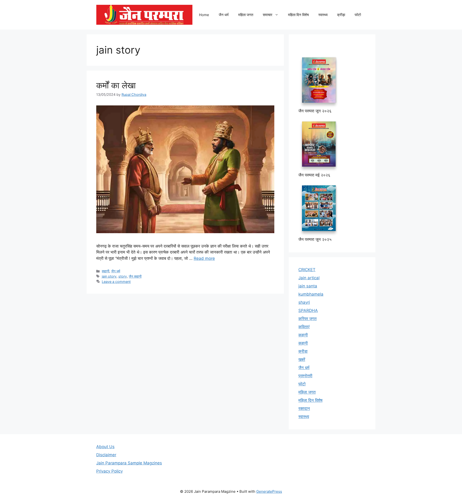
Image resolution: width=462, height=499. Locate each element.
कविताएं (303, 326)
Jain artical (309, 277)
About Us (105, 446)
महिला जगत (245, 14)
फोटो (358, 14)
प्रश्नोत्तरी (305, 375)
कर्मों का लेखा (116, 85)
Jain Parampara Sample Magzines (129, 463)
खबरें (301, 359)
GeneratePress (269, 491)
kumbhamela (310, 294)
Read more (204, 258)
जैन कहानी (135, 276)
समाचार (267, 14)
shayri (304, 302)
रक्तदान (304, 408)
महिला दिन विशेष (298, 14)
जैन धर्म (224, 14)
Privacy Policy (109, 471)
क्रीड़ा (341, 14)
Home (204, 14)
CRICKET (306, 269)
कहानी (105, 271)
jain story (109, 276)
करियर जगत (307, 318)
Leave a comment (116, 282)
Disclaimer (106, 454)
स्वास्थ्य (322, 14)
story (122, 276)
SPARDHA (308, 310)
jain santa (307, 286)
